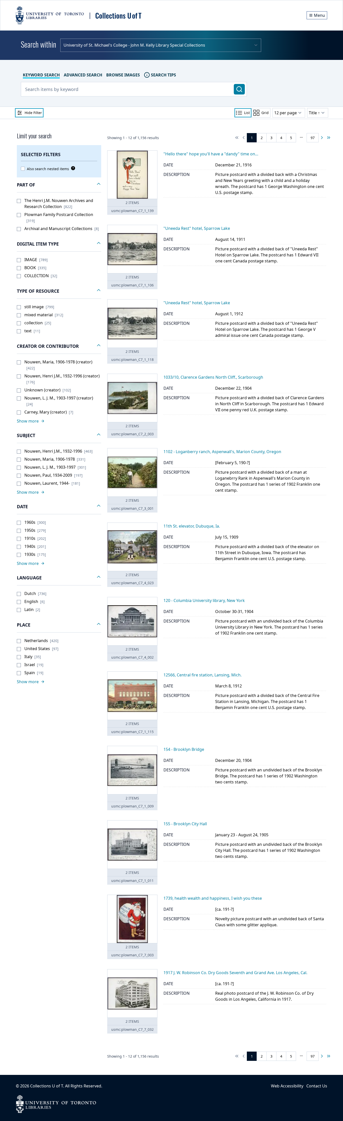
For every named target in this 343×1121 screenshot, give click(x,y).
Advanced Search (83, 75)
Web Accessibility (287, 1086)
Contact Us (316, 1086)
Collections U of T (46, 1086)
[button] (59, 184)
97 (313, 137)
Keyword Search (41, 75)
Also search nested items (48, 168)
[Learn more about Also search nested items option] (72, 168)
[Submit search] (239, 89)
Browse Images (123, 75)
